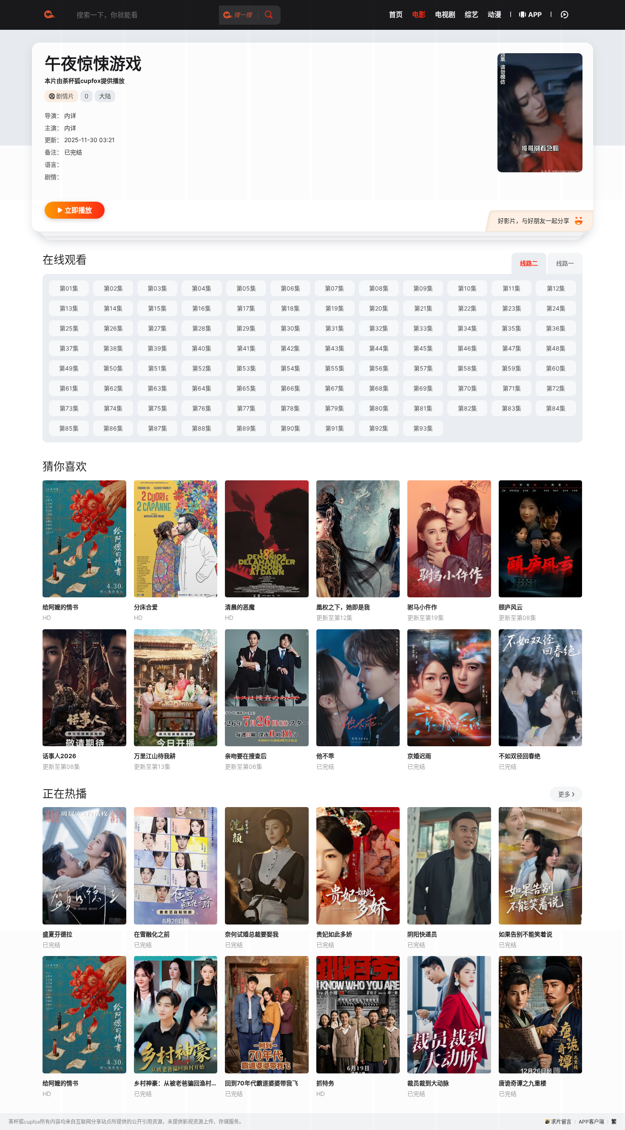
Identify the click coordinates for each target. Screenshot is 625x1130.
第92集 (378, 428)
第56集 (379, 368)
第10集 (467, 288)
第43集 (334, 348)
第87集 (157, 428)
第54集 (290, 368)
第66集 (290, 388)
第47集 (511, 348)
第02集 (113, 288)
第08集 (379, 288)
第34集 (467, 328)
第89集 (246, 428)
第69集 (423, 388)
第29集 (246, 328)
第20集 (378, 308)
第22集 (467, 308)
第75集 (157, 408)
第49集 (69, 368)
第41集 (246, 348)
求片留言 (561, 1122)
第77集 (246, 408)
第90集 (290, 428)
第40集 (201, 348)
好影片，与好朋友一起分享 (533, 220)
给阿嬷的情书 (60, 607)
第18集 (290, 308)
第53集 (246, 368)
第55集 (334, 368)
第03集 (157, 288)
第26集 (113, 328)
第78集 (290, 408)
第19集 (334, 308)
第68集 (379, 388)
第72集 (555, 388)
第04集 (201, 288)
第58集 (467, 368)
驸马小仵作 (422, 607)
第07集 (334, 288)
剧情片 (65, 96)
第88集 (201, 428)
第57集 (423, 368)
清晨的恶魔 (240, 607)
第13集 (69, 308)
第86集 (113, 428)
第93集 (423, 428)
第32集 (378, 328)
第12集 (556, 288)
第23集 (511, 308)
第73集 (69, 408)
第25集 (69, 328)
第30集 (290, 328)
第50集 (113, 368)
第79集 (334, 408)
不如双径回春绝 (519, 755)
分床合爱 (146, 607)
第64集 (201, 388)
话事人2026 (59, 755)
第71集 (512, 388)
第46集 (467, 348)
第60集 (555, 368)
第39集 (157, 348)
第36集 (555, 328)
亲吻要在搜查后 (246, 755)
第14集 (113, 308)
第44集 (379, 348)
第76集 (201, 408)
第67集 (334, 388)
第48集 (555, 348)
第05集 (246, 288)
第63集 (157, 388)
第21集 (423, 308)
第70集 (467, 388)
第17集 (246, 308)
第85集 (69, 428)
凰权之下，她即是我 (343, 607)
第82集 (467, 408)
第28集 (201, 328)
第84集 (555, 408)
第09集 (423, 288)
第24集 (555, 308)
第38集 (113, 348)
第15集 (157, 308)
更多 (564, 794)
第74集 (113, 408)
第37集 (69, 348)
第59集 (511, 368)
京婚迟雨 (419, 755)
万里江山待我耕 (155, 755)
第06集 (290, 288)
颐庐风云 (511, 607)
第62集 (113, 388)
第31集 (334, 328)
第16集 (201, 308)
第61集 (69, 388)
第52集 (201, 368)
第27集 (157, 328)
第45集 (423, 348)
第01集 (69, 288)
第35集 (511, 328)
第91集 (334, 428)
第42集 (290, 348)
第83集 (511, 408)
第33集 (423, 328)
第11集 (511, 288)
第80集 (379, 408)
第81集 (423, 408)
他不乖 (325, 755)
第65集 (246, 388)
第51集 (157, 368)
